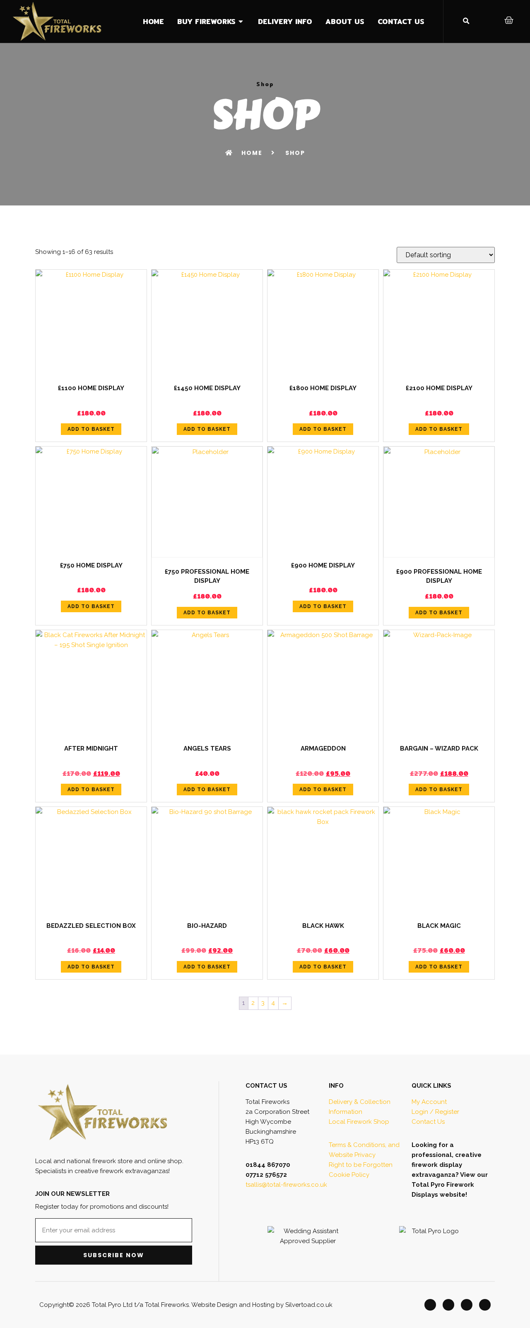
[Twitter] (448, 1305)
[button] (466, 21)
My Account (429, 1102)
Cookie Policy (349, 1174)
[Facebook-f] (430, 1305)
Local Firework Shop (359, 1121)
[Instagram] (466, 1305)
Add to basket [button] (91, 429)
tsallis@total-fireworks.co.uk (286, 1184)
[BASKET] (509, 20)
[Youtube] (485, 1305)
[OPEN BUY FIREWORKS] (241, 21)
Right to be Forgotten (361, 1165)
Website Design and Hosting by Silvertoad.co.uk (261, 1305)
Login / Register (435, 1112)
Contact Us (428, 1121)
